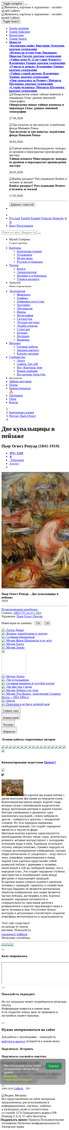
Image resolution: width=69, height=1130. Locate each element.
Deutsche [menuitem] (58, 218)
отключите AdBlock (14, 934)
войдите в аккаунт (13, 1041)
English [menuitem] (25, 218)
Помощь (7, 1116)
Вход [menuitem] (12, 225)
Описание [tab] (17, 460)
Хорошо (54, 1066)
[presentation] (38, 467)
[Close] (39, 233)
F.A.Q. (17, 1116)
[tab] (16, 453)
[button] (19, 28)
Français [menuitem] (46, 218)
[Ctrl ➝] (13, 676)
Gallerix (18, 1088)
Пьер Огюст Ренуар (30, 616)
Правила (35, 1119)
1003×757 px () (27, 612)
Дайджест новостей (22, 204)
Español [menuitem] (36, 218)
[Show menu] (26, 4)
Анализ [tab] (14, 463)
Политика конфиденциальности (39, 1123)
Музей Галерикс (19, 241)
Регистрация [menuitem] (24, 225)
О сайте (27, 1116)
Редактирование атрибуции (20, 609)
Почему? (50, 762)
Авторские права (13, 1126)
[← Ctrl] (13, 647)
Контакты (39, 1116)
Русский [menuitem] (14, 218)
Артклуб (20, 284)
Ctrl (38, 623)
